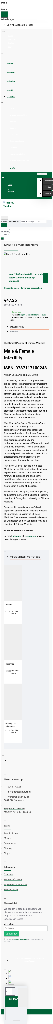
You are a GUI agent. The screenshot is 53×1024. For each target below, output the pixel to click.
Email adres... (9, 924)
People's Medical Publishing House (32, 315)
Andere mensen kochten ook (25, 557)
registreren (30, 536)
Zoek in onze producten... (10, 221)
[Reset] (4, 14)
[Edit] (4, 31)
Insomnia (10, 664)
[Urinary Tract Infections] (21, 702)
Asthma (9, 604)
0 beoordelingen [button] (11, 288)
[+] (22, 997)
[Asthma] (21, 583)
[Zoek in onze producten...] (4, 218)
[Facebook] (10, 762)
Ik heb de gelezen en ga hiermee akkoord (23, 941)
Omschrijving (17, 327)
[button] (48, 187)
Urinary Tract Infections (11, 724)
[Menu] (4, 213)
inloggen (17, 536)
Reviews (14, 331)
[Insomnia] (21, 642)
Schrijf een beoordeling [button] (31, 288)
